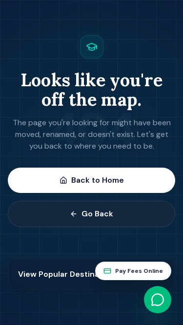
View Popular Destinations (68, 274)
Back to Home (97, 180)
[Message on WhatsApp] (157, 299)
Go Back (97, 214)
